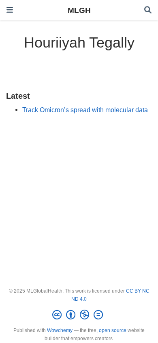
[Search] (148, 10)
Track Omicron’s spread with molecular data (85, 109)
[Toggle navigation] (9, 9)
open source (112, 330)
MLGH (79, 10)
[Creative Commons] (79, 315)
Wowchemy (60, 330)
